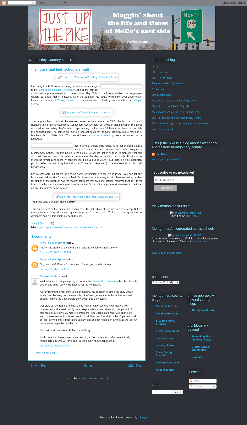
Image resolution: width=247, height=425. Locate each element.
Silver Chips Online (167, 331)
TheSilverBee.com (167, 313)
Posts (196, 380)
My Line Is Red (165, 369)
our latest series (201, 241)
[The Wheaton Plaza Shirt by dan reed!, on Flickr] (185, 212)
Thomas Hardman (50, 276)
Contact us (158, 89)
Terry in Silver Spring (53, 242)
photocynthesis (165, 345)
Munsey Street (65, 100)
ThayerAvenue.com (167, 362)
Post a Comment (45, 352)
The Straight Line (166, 306)
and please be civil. (162, 129)
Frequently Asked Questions (168, 83)
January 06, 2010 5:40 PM (54, 269)
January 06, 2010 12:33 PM (55, 252)
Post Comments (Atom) (94, 378)
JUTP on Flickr (160, 72)
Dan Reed (161, 154)
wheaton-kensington (91, 227)
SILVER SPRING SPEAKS (165, 322)
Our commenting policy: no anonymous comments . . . (182, 123)
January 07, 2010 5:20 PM (54, 345)
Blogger (143, 417)
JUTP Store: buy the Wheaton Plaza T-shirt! (176, 117)
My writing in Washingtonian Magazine (173, 100)
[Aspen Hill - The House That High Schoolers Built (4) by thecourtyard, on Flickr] (87, 196)
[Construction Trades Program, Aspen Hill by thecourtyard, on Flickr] (87, 112)
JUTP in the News (162, 77)
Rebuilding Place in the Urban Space (203, 338)
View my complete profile (166, 159)
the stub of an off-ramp (100, 135)
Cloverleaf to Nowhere (104, 281)
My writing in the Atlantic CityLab (170, 106)
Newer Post (39, 365)
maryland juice (165, 338)
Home (88, 365)
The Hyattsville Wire (203, 310)
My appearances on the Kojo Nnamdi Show (176, 112)
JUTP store (192, 216)
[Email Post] (52, 223)
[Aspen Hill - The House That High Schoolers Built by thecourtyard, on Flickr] (87, 77)
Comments (198, 386)
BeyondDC (198, 357)
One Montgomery (161, 94)
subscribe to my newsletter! (174, 172)
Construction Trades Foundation (57, 89)
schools (74, 227)
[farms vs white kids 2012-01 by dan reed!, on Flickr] (185, 235)
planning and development (54, 227)
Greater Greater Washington (201, 348)
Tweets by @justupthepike (166, 252)
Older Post (135, 365)
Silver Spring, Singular (164, 354)
